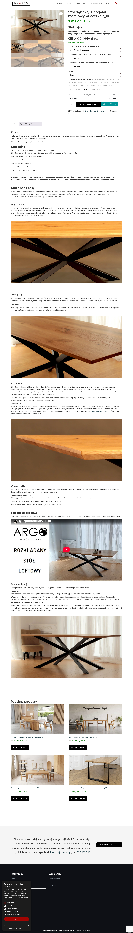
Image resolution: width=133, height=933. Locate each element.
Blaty (84, 3)
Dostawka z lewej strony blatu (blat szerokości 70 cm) (90, 54)
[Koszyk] (116, 3)
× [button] (29, 882)
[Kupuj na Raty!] (109, 104)
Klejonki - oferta (109, 845)
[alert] (16, 906)
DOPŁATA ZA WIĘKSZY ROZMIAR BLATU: (85, 46)
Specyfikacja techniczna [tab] (30, 124)
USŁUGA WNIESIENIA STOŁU (94, 82)
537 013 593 (83, 852)
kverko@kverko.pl (99, 411)
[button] (61, 13)
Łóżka (78, 3)
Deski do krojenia (96, 3)
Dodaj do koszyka (88, 104)
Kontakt (107, 3)
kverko (71, 114)
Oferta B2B (52, 885)
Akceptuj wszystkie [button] (16, 919)
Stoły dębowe (90, 111)
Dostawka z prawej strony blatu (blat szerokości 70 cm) (91, 62)
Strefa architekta (54, 878)
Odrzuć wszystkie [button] (16, 924)
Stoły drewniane (103, 111)
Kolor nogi (73, 71)
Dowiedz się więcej (17, 899)
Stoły (69, 3)
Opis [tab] (15, 124)
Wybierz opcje (20, 748)
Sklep (13, 878)
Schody (59, 3)
